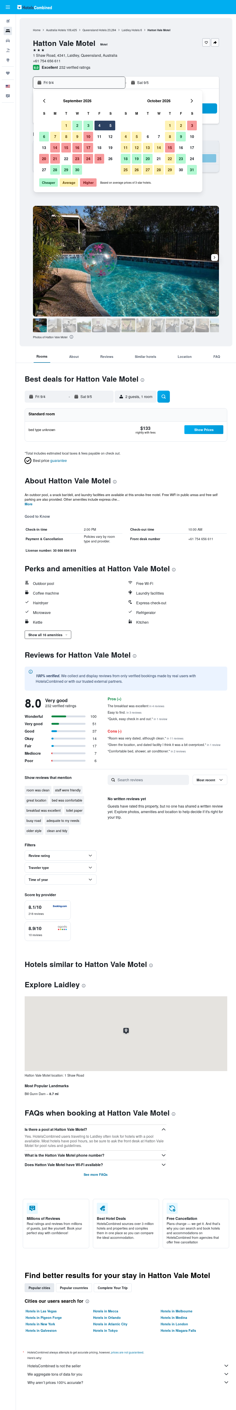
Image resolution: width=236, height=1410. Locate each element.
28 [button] (55, 169)
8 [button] (66, 136)
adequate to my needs (63, 820)
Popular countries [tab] (74, 1287)
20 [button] (44, 158)
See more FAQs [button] (96, 1174)
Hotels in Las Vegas (41, 1311)
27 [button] (44, 169)
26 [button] (110, 158)
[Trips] (8, 73)
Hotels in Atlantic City (110, 1324)
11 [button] (99, 136)
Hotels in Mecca (105, 1311)
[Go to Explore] (8, 60)
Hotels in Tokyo (105, 1330)
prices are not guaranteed (127, 1352)
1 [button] (66, 125)
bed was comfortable (67, 800)
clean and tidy (57, 830)
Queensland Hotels (95, 30)
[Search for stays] (8, 31)
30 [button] (77, 169)
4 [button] (99, 125)
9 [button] (77, 136)
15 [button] (66, 147)
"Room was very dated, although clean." (145, 738)
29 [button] (66, 169)
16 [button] (77, 147)
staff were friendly (68, 790)
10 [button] (88, 136)
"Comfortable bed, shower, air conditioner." (147, 751)
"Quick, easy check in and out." (137, 718)
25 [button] (99, 158)
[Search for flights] (8, 21)
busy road (34, 820)
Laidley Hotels (131, 30)
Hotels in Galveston (41, 1330)
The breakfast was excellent (136, 706)
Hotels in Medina (174, 1317)
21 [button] (55, 158)
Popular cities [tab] (39, 1287)
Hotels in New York (40, 1324)
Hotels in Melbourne (176, 1311)
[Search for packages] (8, 50)
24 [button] (88, 158)
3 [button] (88, 125)
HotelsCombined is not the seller (54, 1365)
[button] (8, 7)
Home (37, 30)
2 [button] (77, 125)
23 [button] (77, 158)
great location (36, 800)
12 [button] (110, 136)
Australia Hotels (56, 30)
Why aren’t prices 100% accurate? (55, 1382)
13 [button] (44, 147)
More (28, 504)
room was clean (38, 790)
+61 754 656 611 (47, 60)
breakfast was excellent (44, 810)
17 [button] (88, 147)
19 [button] (110, 147)
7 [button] (55, 136)
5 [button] (110, 125)
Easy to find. (125, 712)
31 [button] (192, 169)
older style (34, 830)
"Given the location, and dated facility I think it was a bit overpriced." (164, 744)
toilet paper (74, 810)
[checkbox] (48, 910)
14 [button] (55, 147)
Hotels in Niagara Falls (178, 1330)
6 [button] (44, 136)
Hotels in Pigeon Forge (44, 1317)
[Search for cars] (8, 40)
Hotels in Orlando (107, 1317)
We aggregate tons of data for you (54, 1374)
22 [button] (66, 158)
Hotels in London (174, 1324)
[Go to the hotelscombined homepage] (35, 7)
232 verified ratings (74, 67)
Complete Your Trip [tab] (113, 1287)
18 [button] (99, 147)
